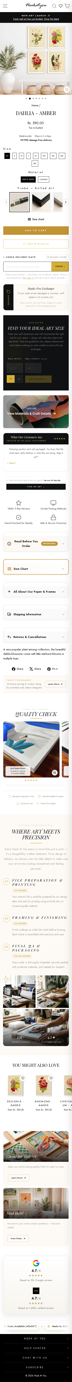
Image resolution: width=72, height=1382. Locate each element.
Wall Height (36, 358)
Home (35, 105)
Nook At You (35, 1338)
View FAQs (16, 1238)
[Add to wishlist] (23, 1078)
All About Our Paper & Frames (34, 592)
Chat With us (35, 1357)
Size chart (38, 219)
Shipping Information (27, 614)
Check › (60, 266)
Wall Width (15, 358)
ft (11, 379)
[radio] (7, 156)
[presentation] (65, 202)
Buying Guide (58, 257)
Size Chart (21, 569)
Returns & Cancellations (29, 637)
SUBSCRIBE (35, 1367)
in (18, 379)
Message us (28, 277)
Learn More (53, 684)
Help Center (35, 1348)
